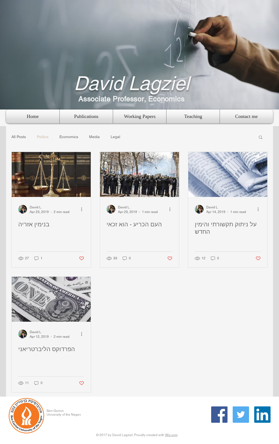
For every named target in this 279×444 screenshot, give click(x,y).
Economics (68, 137)
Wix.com (171, 435)
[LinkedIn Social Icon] (262, 414)
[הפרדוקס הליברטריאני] (51, 299)
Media (94, 137)
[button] (260, 138)
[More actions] (83, 209)
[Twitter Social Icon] (241, 414)
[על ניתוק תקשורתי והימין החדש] (227, 174)
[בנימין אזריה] (51, 174)
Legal (115, 137)
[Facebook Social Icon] (219, 414)
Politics (42, 137)
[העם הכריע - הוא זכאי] (139, 174)
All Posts (18, 137)
